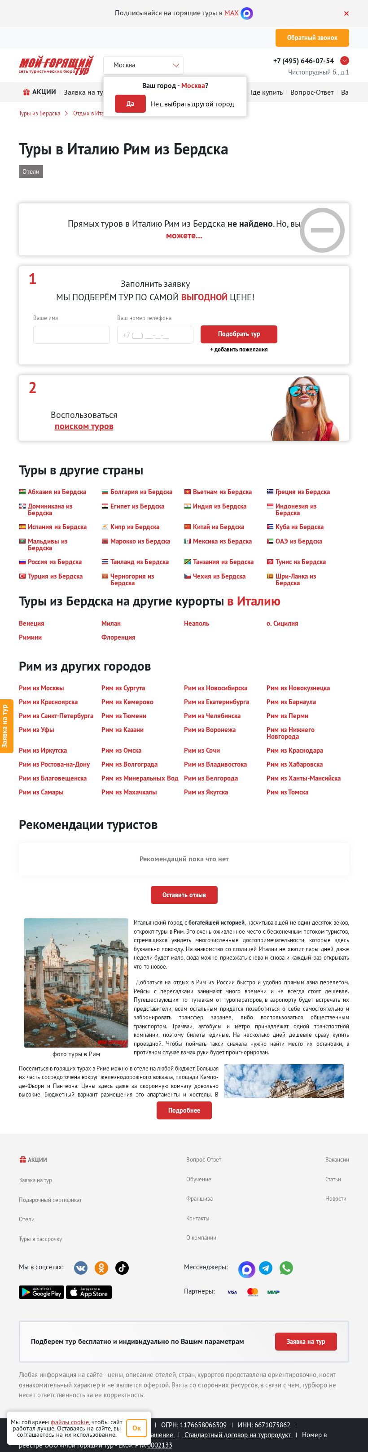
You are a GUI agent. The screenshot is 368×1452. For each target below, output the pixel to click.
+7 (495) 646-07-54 (303, 61)
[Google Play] (41, 1292)
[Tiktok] (122, 1268)
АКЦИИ (37, 1160)
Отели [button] (30, 171)
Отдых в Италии (93, 113)
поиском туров (84, 426)
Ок (136, 1428)
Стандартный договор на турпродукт (238, 1434)
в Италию (253, 600)
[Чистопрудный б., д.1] (347, 61)
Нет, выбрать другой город (192, 103)
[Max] (247, 12)
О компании (201, 1237)
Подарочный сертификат (50, 1199)
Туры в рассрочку (40, 1238)
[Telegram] (265, 1268)
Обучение (198, 1179)
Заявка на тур (35, 1180)
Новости (335, 1198)
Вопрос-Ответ (203, 1159)
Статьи (333, 1179)
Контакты (198, 1218)
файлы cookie (70, 1422)
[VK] (81, 1268)
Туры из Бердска (39, 113)
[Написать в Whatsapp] (286, 1268)
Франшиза (199, 1198)
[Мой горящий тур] (56, 65)
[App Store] (88, 1292)
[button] (52, 492)
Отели (27, 1219)
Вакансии (337, 1159)
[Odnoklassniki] (101, 1268)
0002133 (159, 1445)
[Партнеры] (256, 1292)
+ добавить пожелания (239, 349)
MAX (231, 12)
